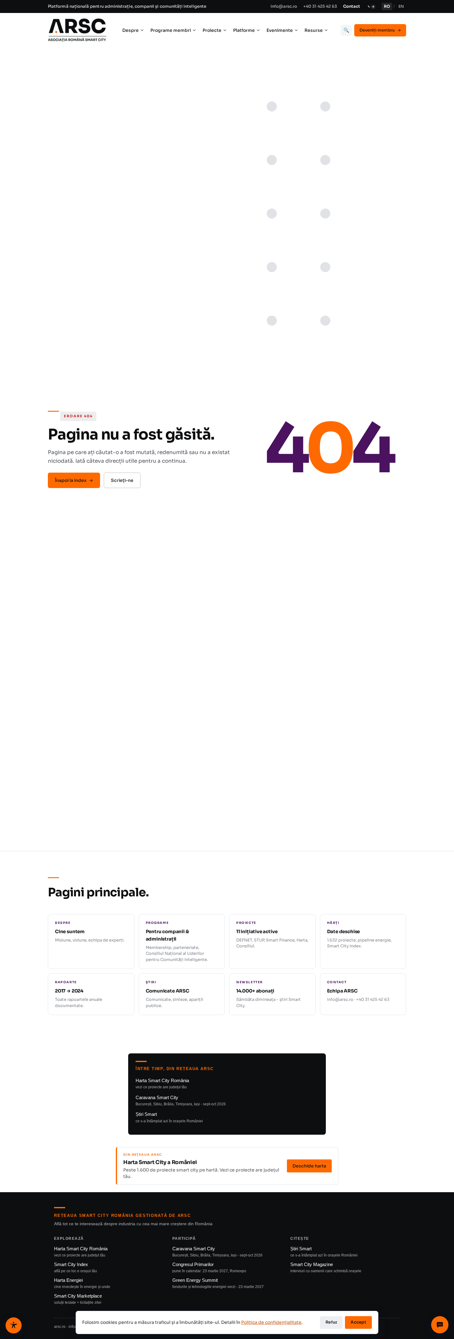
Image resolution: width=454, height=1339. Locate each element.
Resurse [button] (314, 30)
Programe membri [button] (170, 30)
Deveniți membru (380, 30)
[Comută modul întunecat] (371, 6)
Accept (358, 1322)
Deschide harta (309, 1166)
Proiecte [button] (212, 30)
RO (387, 6)
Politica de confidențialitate (271, 1322)
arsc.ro (59, 1326)
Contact (351, 6)
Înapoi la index (74, 480)
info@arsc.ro (284, 6)
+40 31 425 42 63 (320, 6)
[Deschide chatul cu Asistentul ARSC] (439, 1324)
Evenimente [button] (280, 30)
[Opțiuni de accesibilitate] (14, 1325)
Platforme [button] (244, 30)
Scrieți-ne (122, 480)
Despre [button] (130, 30)
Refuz (331, 1322)
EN (401, 6)
